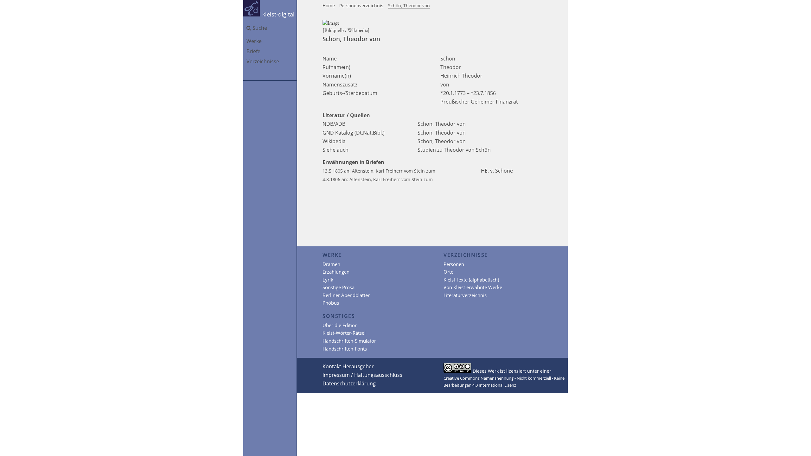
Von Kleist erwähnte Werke (473, 287)
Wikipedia (358, 30)
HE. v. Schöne (497, 170)
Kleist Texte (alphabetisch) (471, 279)
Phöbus (330, 303)
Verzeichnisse (262, 61)
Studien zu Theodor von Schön (454, 149)
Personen (454, 264)
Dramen (331, 264)
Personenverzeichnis (361, 6)
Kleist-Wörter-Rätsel (344, 333)
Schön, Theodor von (409, 6)
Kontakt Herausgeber (348, 366)
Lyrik (327, 279)
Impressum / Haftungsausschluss (362, 374)
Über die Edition (340, 325)
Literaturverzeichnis (465, 295)
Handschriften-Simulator (349, 341)
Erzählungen (335, 272)
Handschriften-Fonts (344, 348)
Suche (259, 27)
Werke (254, 41)
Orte (448, 272)
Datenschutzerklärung (349, 383)
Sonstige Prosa (338, 287)
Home (328, 6)
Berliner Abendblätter (346, 295)
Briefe (253, 51)
